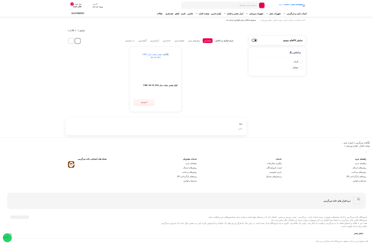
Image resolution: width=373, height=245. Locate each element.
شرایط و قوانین (359, 181)
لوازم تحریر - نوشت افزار (210, 14)
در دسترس (130, 40)
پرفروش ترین (194, 40)
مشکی (295, 67)
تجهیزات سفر (275, 14)
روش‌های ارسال (359, 168)
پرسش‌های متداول (274, 176)
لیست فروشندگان (274, 168)
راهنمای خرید (360, 163)
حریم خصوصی (275, 172)
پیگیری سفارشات (274, 163)
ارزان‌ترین (154, 40)
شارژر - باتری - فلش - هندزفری (179, 14)
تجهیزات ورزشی (256, 14)
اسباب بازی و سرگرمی (297, 14)
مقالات (160, 14)
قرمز (296, 61)
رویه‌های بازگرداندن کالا (356, 176)
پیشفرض (207, 40)
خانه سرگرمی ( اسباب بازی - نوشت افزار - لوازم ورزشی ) (282, 20)
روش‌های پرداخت (358, 172)
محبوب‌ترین (179, 40)
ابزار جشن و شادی (235, 14)
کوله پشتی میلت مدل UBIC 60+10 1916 (160, 85)
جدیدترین (167, 40)
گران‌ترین (142, 40)
